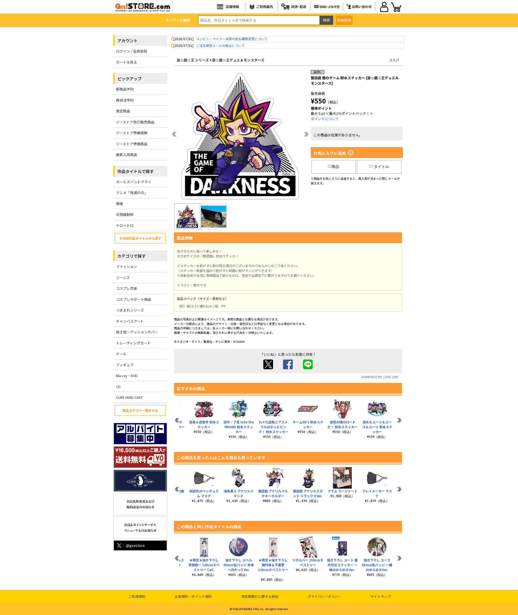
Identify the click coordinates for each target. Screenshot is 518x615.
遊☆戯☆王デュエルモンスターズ (238, 60)
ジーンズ (123, 277)
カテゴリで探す (131, 256)
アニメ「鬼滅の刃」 (132, 192)
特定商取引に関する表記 (260, 596)
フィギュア (125, 364)
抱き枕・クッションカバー (137, 331)
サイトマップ (381, 596)
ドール (121, 353)
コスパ (394, 60)
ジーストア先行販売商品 (135, 122)
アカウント (127, 40)
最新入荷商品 (126, 154)
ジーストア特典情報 (131, 132)
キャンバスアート (130, 321)
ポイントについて (325, 118)
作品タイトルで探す (135, 171)
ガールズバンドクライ (133, 181)
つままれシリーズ (130, 310)
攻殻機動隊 (125, 214)
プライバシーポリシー (325, 596)
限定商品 (123, 110)
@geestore (135, 545)
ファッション (126, 266)
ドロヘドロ (125, 225)
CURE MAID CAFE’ (130, 397)
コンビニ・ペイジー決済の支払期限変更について (231, 38)
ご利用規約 (137, 596)
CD (118, 386)
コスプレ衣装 (126, 288)
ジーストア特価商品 (131, 143)
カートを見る (126, 62)
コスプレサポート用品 (133, 299)
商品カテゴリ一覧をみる (140, 410)
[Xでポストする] (268, 367)
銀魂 (119, 203)
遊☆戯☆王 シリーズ (193, 60)
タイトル (381, 166)
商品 (335, 166)
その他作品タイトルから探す (140, 238)
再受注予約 (125, 100)
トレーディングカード (133, 342)
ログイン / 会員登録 (131, 51)
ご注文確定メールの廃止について (220, 45)
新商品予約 (125, 89)
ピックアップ (129, 78)
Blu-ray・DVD (127, 375)
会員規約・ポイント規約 (193, 596)
